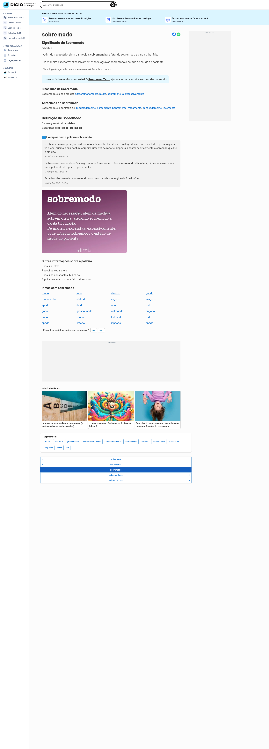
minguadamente (152, 108)
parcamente (104, 108)
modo (45, 293)
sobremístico (115, 465)
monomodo (49, 299)
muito (102, 93)
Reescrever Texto (99, 79)
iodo (148, 305)
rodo (148, 317)
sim (93, 330)
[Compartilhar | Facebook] (174, 34)
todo (79, 293)
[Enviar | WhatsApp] (178, 34)
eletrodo (81, 299)
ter (68, 448)
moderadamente (86, 108)
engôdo (150, 311)
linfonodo (116, 317)
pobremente (119, 108)
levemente (169, 108)
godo (45, 311)
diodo (79, 305)
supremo (49, 448)
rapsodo (116, 323)
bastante (59, 441)
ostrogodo (117, 311)
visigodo (151, 299)
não (101, 330)
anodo (149, 323)
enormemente (131, 441)
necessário (174, 441)
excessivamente (134, 93)
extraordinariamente (86, 93)
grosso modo (84, 311)
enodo (80, 317)
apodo (45, 323)
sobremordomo (116, 475)
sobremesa (116, 459)
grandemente (73, 441)
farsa (59, 448)
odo (113, 305)
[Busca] (113, 4)
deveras (145, 441)
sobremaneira (115, 93)
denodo (115, 293)
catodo (80, 323)
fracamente (134, 108)
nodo (45, 317)
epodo (45, 305)
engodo (115, 299)
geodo (149, 293)
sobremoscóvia (116, 480)
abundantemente (112, 441)
